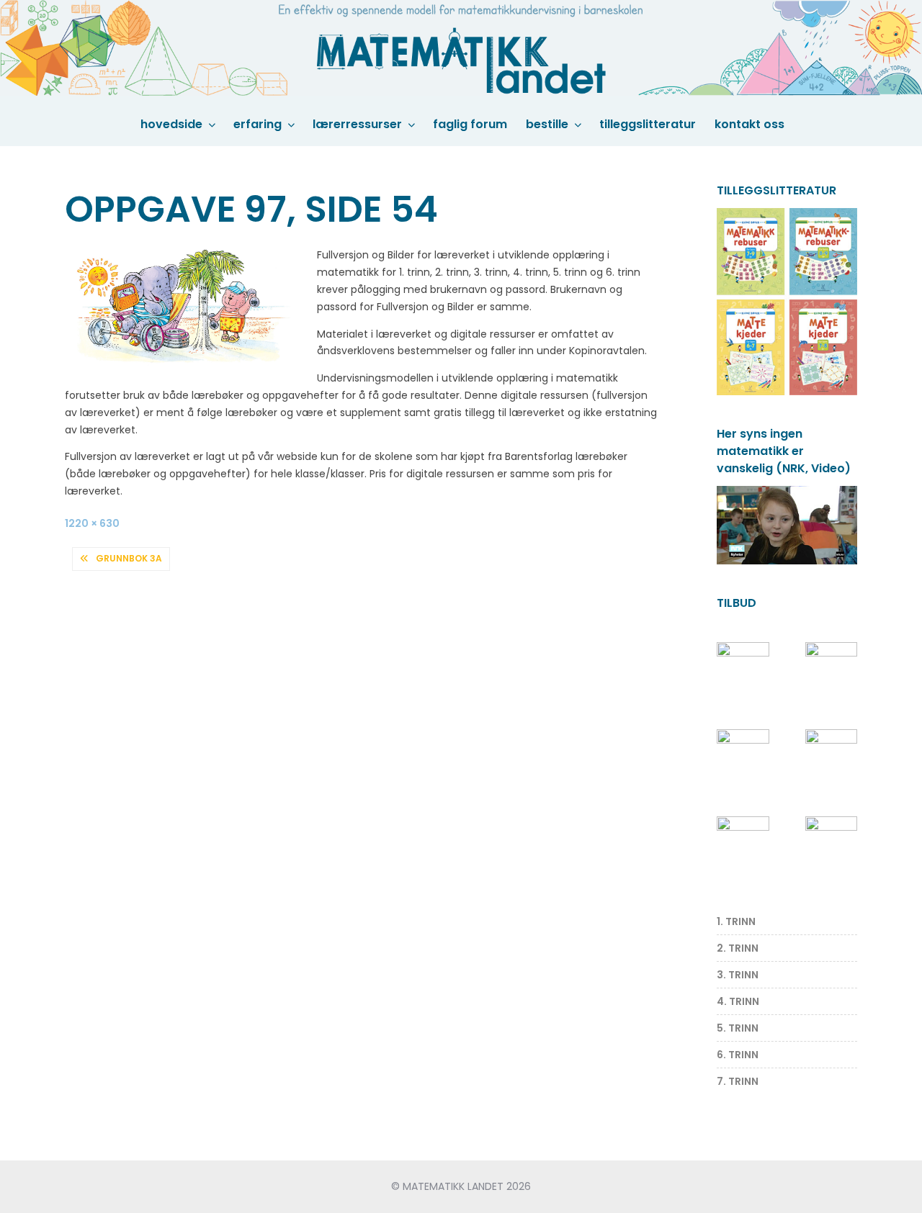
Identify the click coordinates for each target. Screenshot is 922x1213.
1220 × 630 (92, 523)
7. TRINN (737, 1081)
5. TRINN (737, 1028)
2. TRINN (737, 948)
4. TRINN (738, 1001)
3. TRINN (737, 975)
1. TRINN (736, 921)
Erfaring (257, 124)
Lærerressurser (357, 124)
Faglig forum (470, 124)
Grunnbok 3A (129, 558)
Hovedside (171, 124)
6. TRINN (737, 1054)
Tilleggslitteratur (647, 124)
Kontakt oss (749, 124)
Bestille (547, 124)
